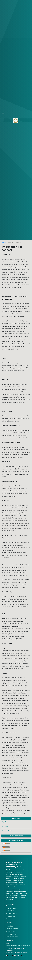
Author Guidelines (11, 926)
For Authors (6, 826)
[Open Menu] (3, 113)
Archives (8, 919)
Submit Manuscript (11, 913)
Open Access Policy (12, 936)
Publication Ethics (11, 931)
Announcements (10, 916)
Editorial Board (10, 910)
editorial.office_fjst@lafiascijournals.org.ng (18, 945)
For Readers (6, 822)
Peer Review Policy (11, 934)
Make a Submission (16, 836)
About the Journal (11, 908)
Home (4, 242)
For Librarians (7, 830)
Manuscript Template (12, 928)
